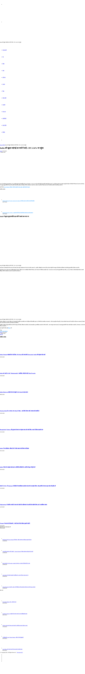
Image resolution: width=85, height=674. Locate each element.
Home (1, 145)
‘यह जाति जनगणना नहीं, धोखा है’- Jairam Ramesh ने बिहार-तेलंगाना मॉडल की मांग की (17, 551)
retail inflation (5, 331)
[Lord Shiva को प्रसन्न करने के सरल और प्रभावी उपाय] (9, 648)
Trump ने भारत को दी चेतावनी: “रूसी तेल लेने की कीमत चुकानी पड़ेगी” (15, 523)
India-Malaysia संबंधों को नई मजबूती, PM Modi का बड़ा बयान (14, 392)
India (1, 331)
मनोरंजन (3, 77)
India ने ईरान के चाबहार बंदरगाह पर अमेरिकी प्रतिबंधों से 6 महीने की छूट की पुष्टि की (17, 467)
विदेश (3, 63)
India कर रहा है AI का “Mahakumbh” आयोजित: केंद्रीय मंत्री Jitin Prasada (17, 373)
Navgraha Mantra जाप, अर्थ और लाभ (9, 601)
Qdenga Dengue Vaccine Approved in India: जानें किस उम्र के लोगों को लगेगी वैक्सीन (18, 200)
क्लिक (9, 327)
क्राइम (3, 84)
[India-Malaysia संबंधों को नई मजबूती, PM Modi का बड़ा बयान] (12, 389)
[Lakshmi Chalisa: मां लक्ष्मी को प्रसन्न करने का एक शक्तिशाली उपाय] (9, 612)
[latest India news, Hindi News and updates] (8, 14)
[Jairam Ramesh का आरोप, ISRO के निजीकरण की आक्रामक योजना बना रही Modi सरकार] (9, 585)
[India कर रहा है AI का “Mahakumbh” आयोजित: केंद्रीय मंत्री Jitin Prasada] (12, 370)
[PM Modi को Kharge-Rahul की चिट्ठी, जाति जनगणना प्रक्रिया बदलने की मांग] (9, 538)
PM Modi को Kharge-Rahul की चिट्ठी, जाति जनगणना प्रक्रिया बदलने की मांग (16, 539)
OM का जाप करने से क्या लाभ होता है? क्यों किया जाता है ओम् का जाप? (15, 625)
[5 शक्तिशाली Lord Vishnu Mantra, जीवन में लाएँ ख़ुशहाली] (9, 636)
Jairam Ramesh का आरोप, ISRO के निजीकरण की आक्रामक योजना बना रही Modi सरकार (18, 587)
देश (3, 56)
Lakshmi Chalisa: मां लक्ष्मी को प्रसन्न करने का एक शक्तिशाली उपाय (14, 613)
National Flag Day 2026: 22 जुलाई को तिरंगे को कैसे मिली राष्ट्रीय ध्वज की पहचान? (17, 212)
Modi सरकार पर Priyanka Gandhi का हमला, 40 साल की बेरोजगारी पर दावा (16, 563)
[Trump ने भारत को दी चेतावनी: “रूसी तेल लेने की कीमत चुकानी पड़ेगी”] (12, 520)
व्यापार (4, 145)
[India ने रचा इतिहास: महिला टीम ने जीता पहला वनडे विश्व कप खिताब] (12, 445)
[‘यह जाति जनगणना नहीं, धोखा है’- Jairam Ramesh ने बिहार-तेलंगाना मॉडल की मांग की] (9, 550)
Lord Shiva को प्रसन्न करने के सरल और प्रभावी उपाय (12, 649)
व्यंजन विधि (4, 125)
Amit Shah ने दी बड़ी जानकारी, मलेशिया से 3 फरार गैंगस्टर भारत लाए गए (15, 575)
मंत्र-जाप (4, 111)
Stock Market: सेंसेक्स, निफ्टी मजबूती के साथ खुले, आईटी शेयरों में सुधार (17, 187)
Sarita (1, 151)
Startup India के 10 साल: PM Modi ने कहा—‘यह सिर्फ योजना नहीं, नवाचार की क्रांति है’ (19, 410)
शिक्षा (3, 91)
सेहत (3, 70)
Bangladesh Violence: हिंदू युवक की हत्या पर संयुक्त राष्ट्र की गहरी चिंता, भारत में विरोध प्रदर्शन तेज (21, 429)
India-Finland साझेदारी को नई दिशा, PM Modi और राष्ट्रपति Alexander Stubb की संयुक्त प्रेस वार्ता (22, 354)
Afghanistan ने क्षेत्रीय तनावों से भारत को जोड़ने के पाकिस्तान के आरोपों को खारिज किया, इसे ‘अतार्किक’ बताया (23, 504)
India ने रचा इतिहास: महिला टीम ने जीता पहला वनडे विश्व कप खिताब (14, 448)
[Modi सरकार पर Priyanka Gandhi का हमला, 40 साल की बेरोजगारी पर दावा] (9, 562)
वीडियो (3, 132)
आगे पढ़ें (1, 334)
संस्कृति (3, 104)
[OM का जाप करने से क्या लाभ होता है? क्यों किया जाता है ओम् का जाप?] (9, 624)
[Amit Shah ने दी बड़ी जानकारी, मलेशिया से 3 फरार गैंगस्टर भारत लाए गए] (9, 574)
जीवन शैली (4, 97)
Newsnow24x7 (20, 652)
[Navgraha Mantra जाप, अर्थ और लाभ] (9, 600)
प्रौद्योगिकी (4, 118)
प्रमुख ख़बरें (4, 50)
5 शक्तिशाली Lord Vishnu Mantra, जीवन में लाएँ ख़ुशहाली (13, 637)
